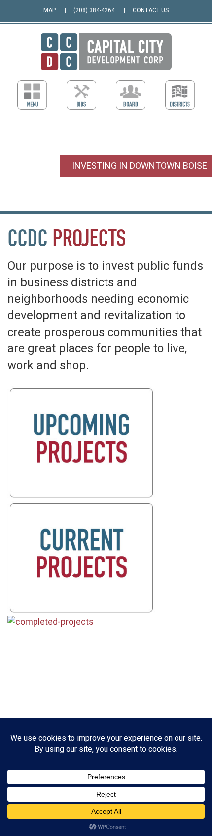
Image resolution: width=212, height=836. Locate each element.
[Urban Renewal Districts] (180, 95)
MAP (49, 10)
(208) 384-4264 (94, 10)
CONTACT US (151, 10)
